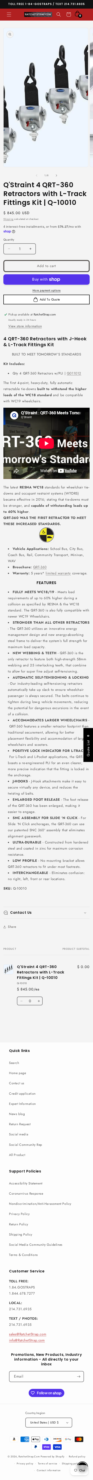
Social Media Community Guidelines (36, 1244)
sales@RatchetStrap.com (27, 1334)
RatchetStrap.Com (29, 1456)
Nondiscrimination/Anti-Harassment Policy (40, 1203)
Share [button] (12, 926)
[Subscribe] (79, 1376)
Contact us (16, 1083)
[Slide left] (37, 175)
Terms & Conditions (23, 1255)
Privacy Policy (19, 1214)
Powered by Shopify (53, 1456)
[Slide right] (56, 175)
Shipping (8, 219)
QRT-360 (40, 567)
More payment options (47, 290)
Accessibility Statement (25, 1183)
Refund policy (77, 1456)
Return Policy (18, 1224)
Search (14, 1063)
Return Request (19, 1124)
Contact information (49, 1470)
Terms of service (47, 1463)
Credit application (22, 1093)
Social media (18, 1134)
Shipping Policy (20, 1234)
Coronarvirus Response (26, 1193)
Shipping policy (71, 1463)
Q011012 (74, 373)
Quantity (8, 239)
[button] (9, 14)
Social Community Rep (25, 1144)
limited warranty (58, 573)
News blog (17, 1114)
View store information (25, 326)
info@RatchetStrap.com (27, 1340)
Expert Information (22, 1103)
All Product (17, 1155)
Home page (17, 1073)
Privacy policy (25, 1463)
